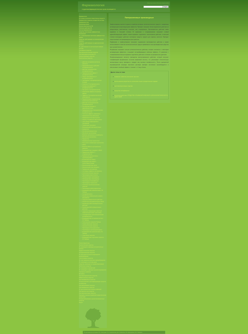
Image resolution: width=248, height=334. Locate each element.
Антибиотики (82, 283)
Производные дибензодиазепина (91, 188)
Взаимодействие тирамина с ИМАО (92, 150)
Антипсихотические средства (90, 173)
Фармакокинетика (84, 22)
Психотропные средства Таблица (91, 222)
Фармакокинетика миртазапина (91, 117)
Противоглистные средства (86, 291)
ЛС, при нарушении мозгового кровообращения (92, 260)
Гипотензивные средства (86, 258)
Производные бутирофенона (90, 181)
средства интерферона (122, 90)
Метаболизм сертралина (89, 137)
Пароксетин (85, 139)
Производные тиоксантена (89, 182)
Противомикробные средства (87, 279)
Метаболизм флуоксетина (89, 131)
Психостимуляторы (84, 243)
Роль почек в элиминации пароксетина (93, 142)
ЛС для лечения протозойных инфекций (90, 289)
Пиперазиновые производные (139, 18)
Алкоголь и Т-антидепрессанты (91, 84)
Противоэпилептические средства (88, 52)
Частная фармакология (85, 30)
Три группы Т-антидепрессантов (91, 89)
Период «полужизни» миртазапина (92, 119)
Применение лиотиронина (89, 169)
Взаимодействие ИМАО (88, 159)
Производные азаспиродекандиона (92, 229)
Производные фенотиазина (90, 175)
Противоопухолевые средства (87, 293)
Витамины (82, 273)
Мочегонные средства (85, 266)
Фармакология (93, 5)
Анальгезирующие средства (86, 56)
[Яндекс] (145, 6)
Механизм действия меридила (90, 167)
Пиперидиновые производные (90, 179)
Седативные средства (88, 235)
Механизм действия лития (89, 165)
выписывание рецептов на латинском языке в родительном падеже (136, 81)
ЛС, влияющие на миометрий (87, 268)
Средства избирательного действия (92, 199)
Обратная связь (151, 3)
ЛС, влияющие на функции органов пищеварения (92, 270)
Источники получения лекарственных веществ (92, 18)
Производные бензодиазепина (91, 228)
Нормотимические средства (90, 224)
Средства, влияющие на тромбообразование (91, 264)
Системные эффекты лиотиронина (92, 171)
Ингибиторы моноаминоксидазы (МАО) (93, 201)
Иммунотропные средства (86, 277)
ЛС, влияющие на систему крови (88, 262)
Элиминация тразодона (89, 125)
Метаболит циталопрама (89, 133)
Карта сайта (165, 3)
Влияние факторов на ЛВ (86, 26)
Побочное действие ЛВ (85, 28)
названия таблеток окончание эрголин (127, 76)
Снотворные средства (85, 50)
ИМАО (84, 144)
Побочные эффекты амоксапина (91, 114)
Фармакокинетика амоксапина (90, 115)
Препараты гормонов (85, 272)
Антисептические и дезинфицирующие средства (92, 281)
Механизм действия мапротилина (91, 127)
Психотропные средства (86, 58)
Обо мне (159, 3)
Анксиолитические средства (90, 226)
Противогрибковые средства (87, 285)
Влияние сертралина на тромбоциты (92, 135)
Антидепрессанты (87, 194)
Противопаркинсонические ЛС (87, 54)
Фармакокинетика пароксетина (90, 141)
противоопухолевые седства (124, 86)
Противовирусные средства (86, 287)
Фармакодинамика (84, 24)
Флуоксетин (85, 129)
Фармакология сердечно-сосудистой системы (91, 20)
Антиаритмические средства (87, 252)
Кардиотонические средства (87, 250)
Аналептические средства (86, 245)
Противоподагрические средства (88, 275)
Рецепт (81, 302)
